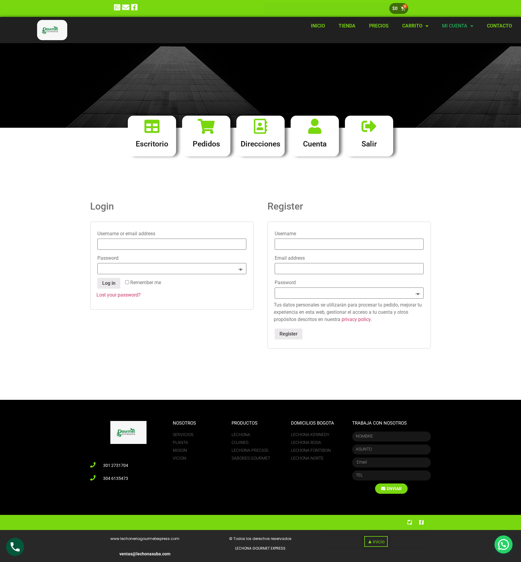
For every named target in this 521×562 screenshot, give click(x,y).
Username (287, 233)
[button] (376, 541)
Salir (369, 144)
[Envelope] (126, 7)
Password (109, 258)
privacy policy (356, 319)
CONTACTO (499, 26)
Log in (108, 283)
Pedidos (206, 144)
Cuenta (315, 144)
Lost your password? (118, 295)
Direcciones (260, 144)
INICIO (318, 26)
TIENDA (347, 26)
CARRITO (412, 26)
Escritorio (152, 144)
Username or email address (128, 233)
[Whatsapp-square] (117, 7)
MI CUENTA (454, 26)
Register (288, 334)
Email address (291, 258)
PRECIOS (379, 26)
